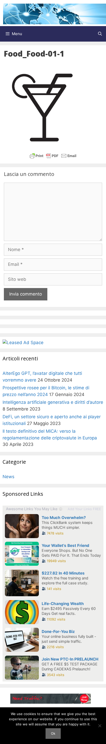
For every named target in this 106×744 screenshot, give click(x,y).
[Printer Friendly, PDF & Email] (53, 156)
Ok (53, 733)
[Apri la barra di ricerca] (100, 34)
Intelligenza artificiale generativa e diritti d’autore (53, 402)
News (8, 476)
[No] (99, 725)
